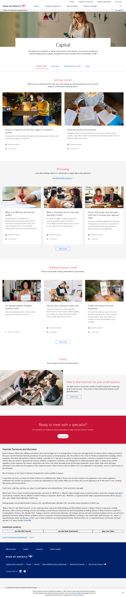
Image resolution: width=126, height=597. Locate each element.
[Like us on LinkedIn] (20, 571)
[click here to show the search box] (120, 6)
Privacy (28, 564)
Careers (25, 549)
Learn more (74, 397)
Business (72, 2)
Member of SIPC (28, 518)
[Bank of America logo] (14, 6)
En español (119, 10)
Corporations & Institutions (85, 2)
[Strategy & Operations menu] (62, 6)
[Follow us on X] (25, 571)
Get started (63, 436)
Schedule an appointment (104, 2)
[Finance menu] (40, 6)
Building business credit (72, 66)
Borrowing (55, 66)
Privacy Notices (79, 595)
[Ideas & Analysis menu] (79, 6)
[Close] (123, 593)
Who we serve (11, 549)
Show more (63, 249)
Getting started (41, 66)
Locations (39, 549)
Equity (88, 66)
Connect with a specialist (14, 564)
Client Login (118, 2)
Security (37, 564)
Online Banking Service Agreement (54, 564)
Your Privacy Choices (95, 564)
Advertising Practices (77, 564)
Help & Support (55, 549)
